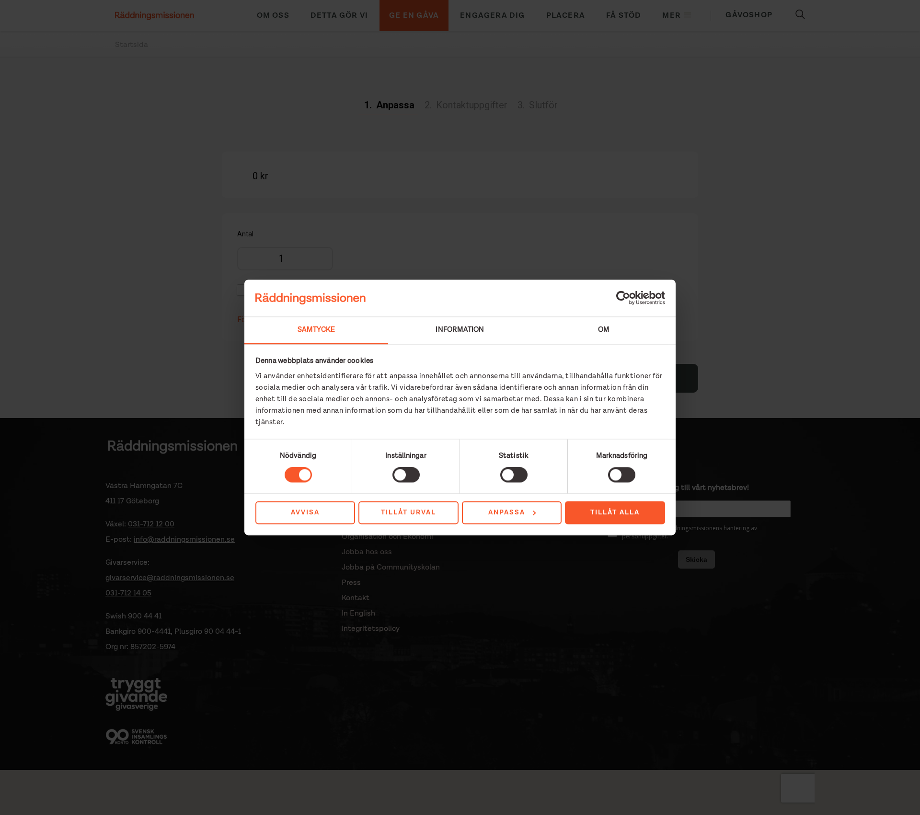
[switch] (406, 475)
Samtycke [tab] (316, 329)
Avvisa (305, 512)
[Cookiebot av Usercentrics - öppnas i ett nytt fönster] (623, 298)
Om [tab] (604, 329)
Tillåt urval (408, 512)
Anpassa (506, 512)
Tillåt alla (615, 512)
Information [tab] (460, 329)
